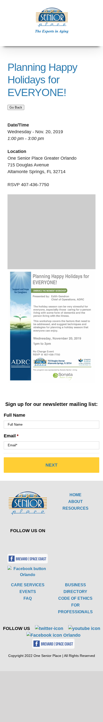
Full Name (14, 415)
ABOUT (75, 501)
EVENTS (28, 592)
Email (11, 435)
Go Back (16, 107)
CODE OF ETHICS (75, 598)
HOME (76, 495)
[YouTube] (36, 542)
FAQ (28, 598)
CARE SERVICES (27, 585)
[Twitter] (24, 542)
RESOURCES (75, 508)
